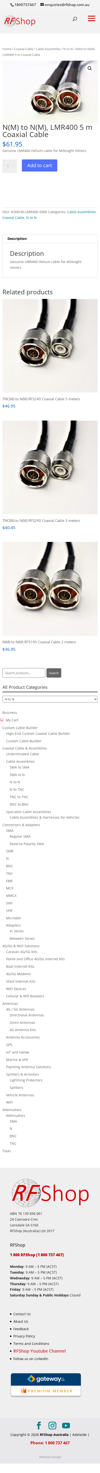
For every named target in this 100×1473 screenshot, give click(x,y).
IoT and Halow (17, 1052)
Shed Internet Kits (20, 981)
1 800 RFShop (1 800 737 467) (37, 1254)
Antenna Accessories (23, 1037)
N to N (68, 49)
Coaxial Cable (23, 49)
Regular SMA (20, 836)
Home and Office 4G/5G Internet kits (35, 959)
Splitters (16, 1087)
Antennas (10, 1003)
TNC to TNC (19, 797)
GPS (9, 1044)
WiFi (9, 1102)
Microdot (13, 918)
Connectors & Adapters (21, 824)
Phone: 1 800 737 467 (50, 1442)
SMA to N (17, 774)
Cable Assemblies (48, 49)
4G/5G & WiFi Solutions (21, 946)
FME (9, 881)
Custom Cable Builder (20, 727)
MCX (9, 888)
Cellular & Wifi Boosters (25, 996)
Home (6, 49)
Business (9, 712)
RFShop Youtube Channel (39, 1351)
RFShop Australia (54, 1434)
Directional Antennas (27, 1015)
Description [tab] (17, 238)
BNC (9, 866)
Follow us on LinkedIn (30, 1358)
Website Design (50, 1457)
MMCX (11, 895)
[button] (89, 68)
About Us (20, 1321)
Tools (6, 1151)
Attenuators (12, 1109)
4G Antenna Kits (23, 1029)
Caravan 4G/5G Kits (21, 951)
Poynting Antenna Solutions (28, 1067)
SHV (9, 903)
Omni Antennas (22, 1022)
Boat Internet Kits (20, 966)
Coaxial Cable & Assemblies (24, 748)
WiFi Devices (16, 988)
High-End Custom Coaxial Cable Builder (38, 733)
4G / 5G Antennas (20, 1009)
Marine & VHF (17, 1059)
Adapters (13, 925)
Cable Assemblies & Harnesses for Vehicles (45, 817)
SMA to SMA (19, 767)
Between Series (22, 938)
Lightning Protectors (26, 1080)
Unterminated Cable (22, 754)
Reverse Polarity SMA (27, 844)
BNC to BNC (19, 804)
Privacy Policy (24, 1336)
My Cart (12, 720)
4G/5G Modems (18, 974)
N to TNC (17, 789)
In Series (17, 931)
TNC (9, 873)
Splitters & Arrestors (22, 1074)
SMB (9, 851)
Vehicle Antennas (20, 1095)
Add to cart (39, 165)
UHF (9, 910)
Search (54, 673)
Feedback (21, 1328)
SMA (9, 830)
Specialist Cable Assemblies (28, 811)
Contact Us (22, 1314)
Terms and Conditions (31, 1343)
